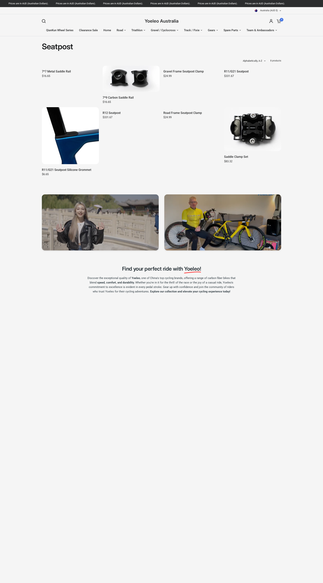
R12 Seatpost (112, 113)
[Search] (44, 21)
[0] (278, 21)
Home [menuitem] (107, 30)
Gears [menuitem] (211, 30)
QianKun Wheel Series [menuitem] (59, 30)
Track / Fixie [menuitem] (191, 30)
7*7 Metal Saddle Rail (56, 71)
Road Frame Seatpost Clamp (182, 113)
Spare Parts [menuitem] (231, 30)
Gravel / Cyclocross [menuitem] (163, 30)
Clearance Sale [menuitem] (88, 30)
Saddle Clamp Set (236, 157)
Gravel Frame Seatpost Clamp (183, 71)
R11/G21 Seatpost (236, 71)
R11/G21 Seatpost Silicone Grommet (66, 170)
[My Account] (271, 21)
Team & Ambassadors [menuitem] (260, 30)
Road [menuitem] (120, 30)
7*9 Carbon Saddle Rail (118, 97)
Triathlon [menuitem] (136, 30)
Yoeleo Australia (162, 21)
